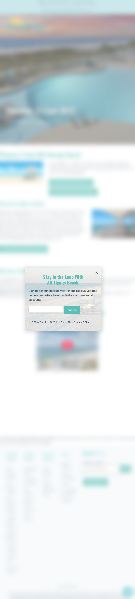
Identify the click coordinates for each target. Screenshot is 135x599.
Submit (72, 310)
